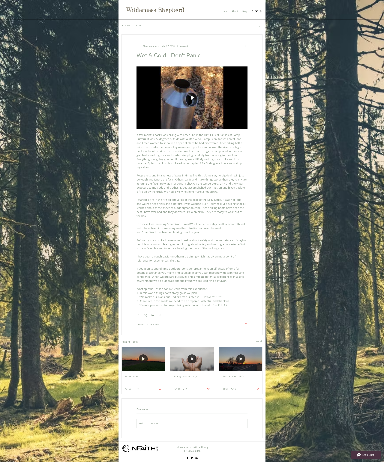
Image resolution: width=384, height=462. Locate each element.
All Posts (126, 25)
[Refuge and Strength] (192, 359)
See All (259, 341)
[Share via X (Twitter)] (145, 315)
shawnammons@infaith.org (192, 447)
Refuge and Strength (186, 376)
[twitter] (256, 11)
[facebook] (252, 11)
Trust (138, 25)
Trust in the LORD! (233, 376)
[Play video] (192, 97)
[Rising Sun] (143, 359)
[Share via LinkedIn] (152, 315)
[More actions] (246, 46)
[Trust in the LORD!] (240, 359)
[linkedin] (261, 11)
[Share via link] (160, 315)
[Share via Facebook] (137, 315)
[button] (258, 25)
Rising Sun (131, 376)
